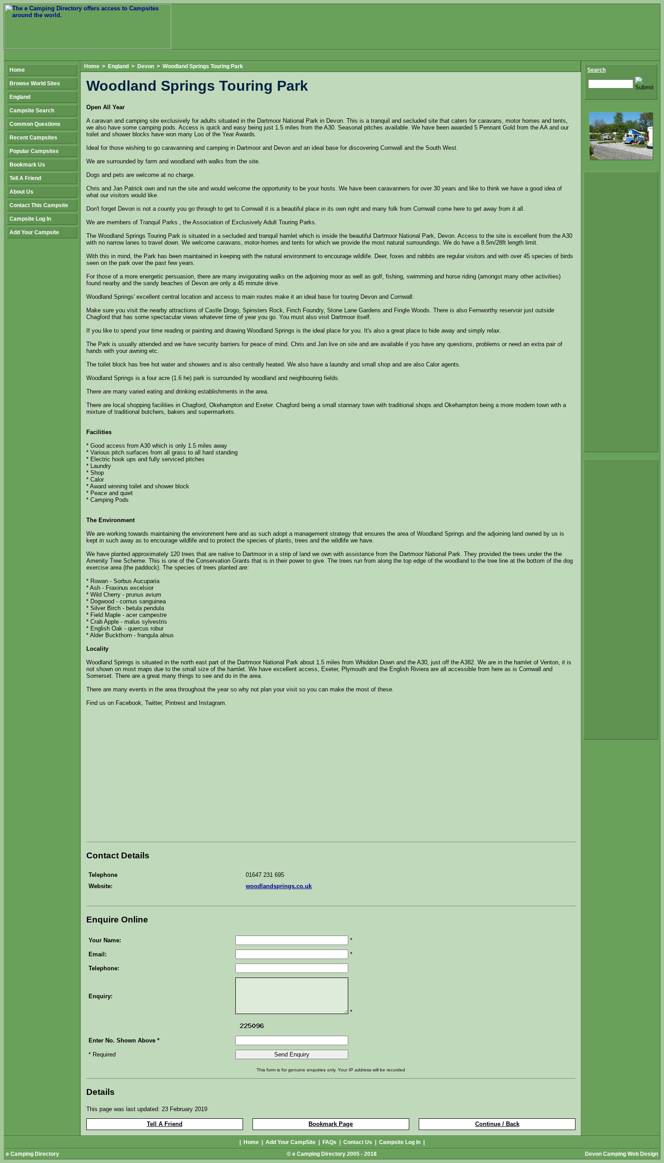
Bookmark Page (331, 1124)
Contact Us (357, 1142)
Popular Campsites (34, 151)
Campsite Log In (30, 219)
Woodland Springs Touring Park (203, 66)
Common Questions (35, 124)
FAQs (330, 1142)
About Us (21, 192)
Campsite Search (31, 110)
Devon (145, 66)
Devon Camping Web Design (621, 1154)
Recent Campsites (33, 137)
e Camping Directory (32, 1154)
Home (91, 66)
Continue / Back (497, 1124)
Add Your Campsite (34, 232)
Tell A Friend (164, 1124)
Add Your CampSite (291, 1142)
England (118, 66)
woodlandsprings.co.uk (279, 886)
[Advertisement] (162, 776)
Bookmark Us (27, 165)
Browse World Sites (34, 83)
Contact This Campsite (38, 205)
